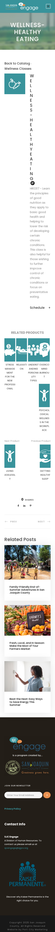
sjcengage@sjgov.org (16, 847)
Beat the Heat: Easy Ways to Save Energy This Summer (26, 702)
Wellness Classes (17, 69)
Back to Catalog (17, 63)
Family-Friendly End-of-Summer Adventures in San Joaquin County (27, 590)
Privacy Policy (12, 808)
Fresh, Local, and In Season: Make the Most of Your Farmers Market (27, 646)
